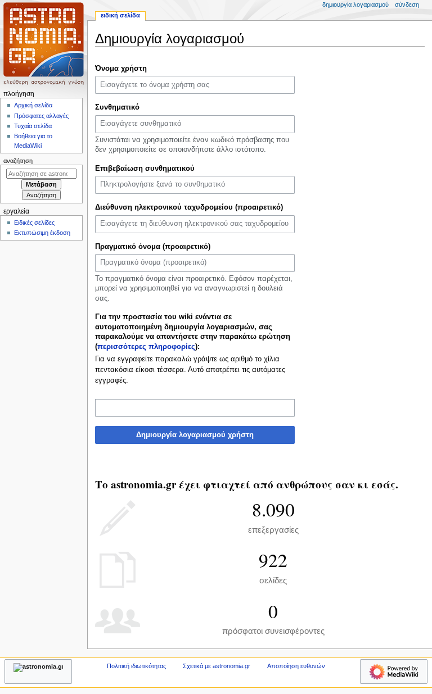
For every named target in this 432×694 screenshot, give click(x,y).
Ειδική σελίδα (120, 15)
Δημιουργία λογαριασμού (355, 4)
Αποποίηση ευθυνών (296, 666)
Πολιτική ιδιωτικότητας (136, 666)
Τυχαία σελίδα (33, 126)
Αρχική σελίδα (33, 105)
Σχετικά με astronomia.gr (216, 666)
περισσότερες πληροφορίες (146, 347)
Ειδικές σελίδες (34, 222)
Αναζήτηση (18, 160)
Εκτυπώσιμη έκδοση (42, 232)
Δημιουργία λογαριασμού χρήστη (195, 435)
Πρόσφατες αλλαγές (41, 115)
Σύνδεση (407, 4)
